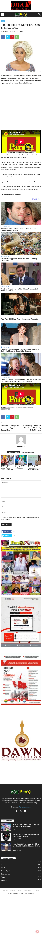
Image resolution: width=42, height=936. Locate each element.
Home (2, 19)
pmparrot (5, 31)
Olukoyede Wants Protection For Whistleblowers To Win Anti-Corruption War (34, 467)
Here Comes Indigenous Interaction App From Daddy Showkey (10, 428)
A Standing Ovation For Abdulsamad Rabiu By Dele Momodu (32, 428)
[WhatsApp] (17, 37)
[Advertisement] (21, 108)
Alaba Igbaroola (10, 407)
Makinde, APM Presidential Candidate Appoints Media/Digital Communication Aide (26, 846)
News (7, 19)
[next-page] (22, 473)
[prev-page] (20, 473)
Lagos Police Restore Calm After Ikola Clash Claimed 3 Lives (26, 835)
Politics (3, 877)
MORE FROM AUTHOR (28, 452)
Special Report (5, 871)
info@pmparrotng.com (24, 807)
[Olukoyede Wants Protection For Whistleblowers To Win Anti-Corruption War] (34, 460)
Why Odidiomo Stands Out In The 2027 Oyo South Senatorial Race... (26, 825)
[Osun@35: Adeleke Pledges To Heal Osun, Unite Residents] (21, 460)
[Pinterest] (12, 37)
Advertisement (27, 890)
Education (4, 880)
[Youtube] (25, 811)
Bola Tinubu (29, 407)
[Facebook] (3, 37)
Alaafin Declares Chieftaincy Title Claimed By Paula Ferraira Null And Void (7, 467)
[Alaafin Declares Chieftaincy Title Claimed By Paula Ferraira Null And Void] (7, 460)
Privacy (19, 890)
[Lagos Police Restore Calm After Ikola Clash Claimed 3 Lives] (6, 837)
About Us (5, 890)
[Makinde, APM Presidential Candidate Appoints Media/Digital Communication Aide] (6, 847)
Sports (3, 865)
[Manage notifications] (37, 931)
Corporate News (5, 874)
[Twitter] (8, 37)
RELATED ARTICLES (14, 452)
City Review (4, 868)
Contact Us (36, 890)
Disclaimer (12, 890)
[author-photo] (21, 439)
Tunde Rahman (5, 409)
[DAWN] (21, 740)
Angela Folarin (20, 407)
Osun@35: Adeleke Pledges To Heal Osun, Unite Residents (21, 467)
